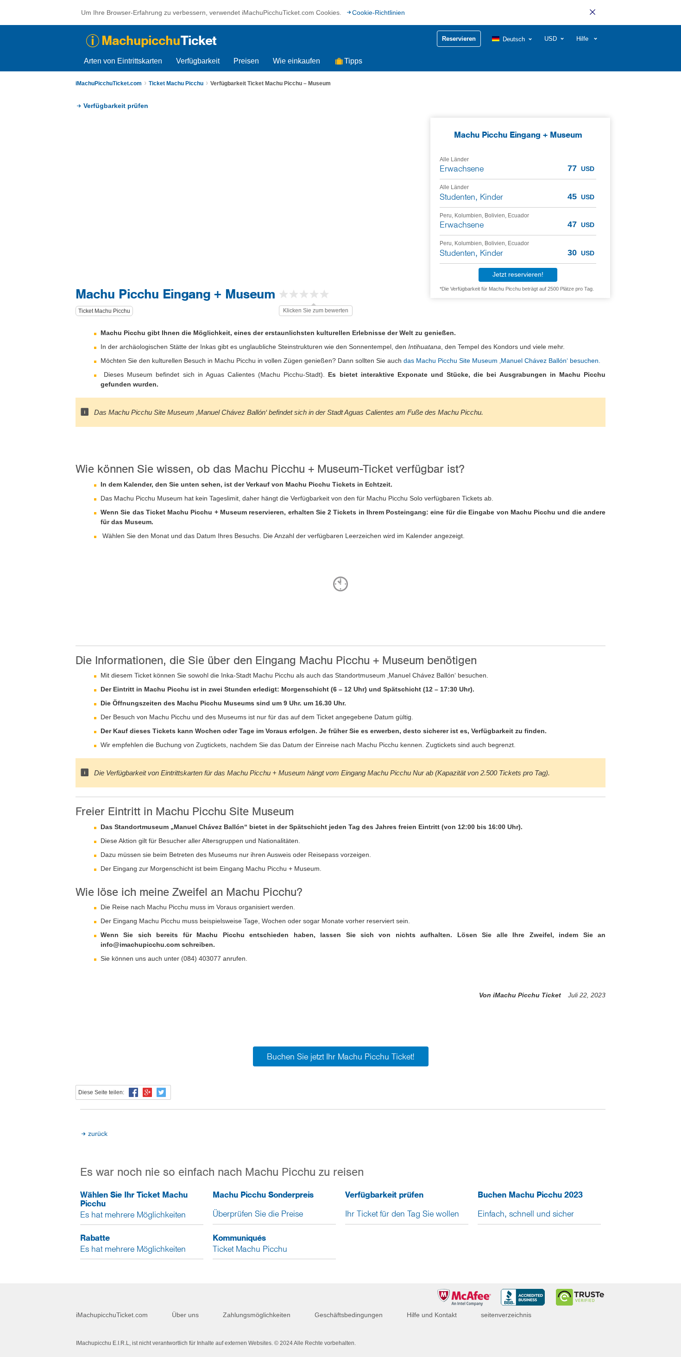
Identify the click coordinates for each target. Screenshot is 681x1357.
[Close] (592, 12)
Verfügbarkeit (198, 61)
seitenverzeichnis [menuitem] (506, 1315)
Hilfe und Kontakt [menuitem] (432, 1315)
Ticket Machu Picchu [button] (104, 311)
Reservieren (459, 38)
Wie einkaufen (296, 61)
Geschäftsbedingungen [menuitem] (349, 1315)
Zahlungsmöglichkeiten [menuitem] (256, 1315)
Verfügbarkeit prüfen (115, 105)
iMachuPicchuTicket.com (109, 83)
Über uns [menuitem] (185, 1315)
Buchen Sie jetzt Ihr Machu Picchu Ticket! (341, 1056)
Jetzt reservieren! (517, 274)
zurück (97, 1133)
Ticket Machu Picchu (176, 83)
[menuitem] (512, 39)
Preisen (246, 61)
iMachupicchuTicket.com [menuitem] (112, 1315)
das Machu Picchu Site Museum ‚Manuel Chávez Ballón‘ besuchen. (502, 360)
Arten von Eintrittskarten (123, 61)
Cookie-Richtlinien (378, 12)
